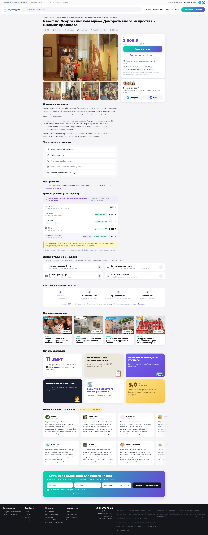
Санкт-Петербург (72, 517)
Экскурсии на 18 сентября (12, 512)
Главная (45, 17)
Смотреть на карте (53, 188)
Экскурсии (157, 9)
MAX (155, 97)
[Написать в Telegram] (199, 2)
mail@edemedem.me (175, 2)
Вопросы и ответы (62, 2)
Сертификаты (29, 520)
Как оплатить (50, 512)
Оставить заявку (142, 49)
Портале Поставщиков (140, 523)
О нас (52, 2)
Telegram (134, 97)
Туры (167, 9)
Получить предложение (147, 485)
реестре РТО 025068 (145, 69)
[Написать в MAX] (203, 2)
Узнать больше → (139, 304)
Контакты (28, 517)
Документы (49, 517)
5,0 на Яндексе (90, 409)
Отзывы (175, 9)
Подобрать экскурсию (193, 10)
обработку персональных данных (83, 493)
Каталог (148, 9)
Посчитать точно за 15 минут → (143, 55)
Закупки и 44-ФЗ (51, 520)
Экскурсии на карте (10, 514)
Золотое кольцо (71, 514)
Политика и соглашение (54, 522)
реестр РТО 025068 (106, 518)
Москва (58, 17)
